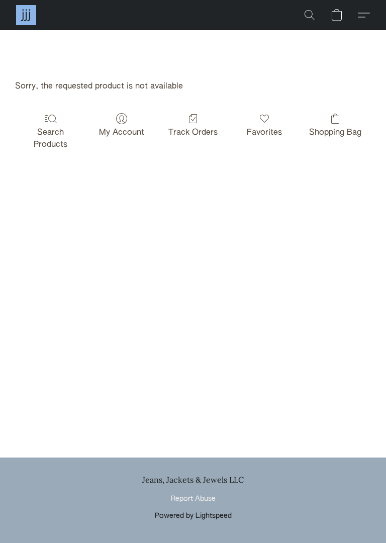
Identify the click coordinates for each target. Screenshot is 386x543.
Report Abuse (193, 498)
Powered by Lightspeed (193, 515)
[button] (26, 15)
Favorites (264, 133)
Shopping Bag (335, 133)
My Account (121, 133)
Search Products (50, 139)
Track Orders (193, 133)
